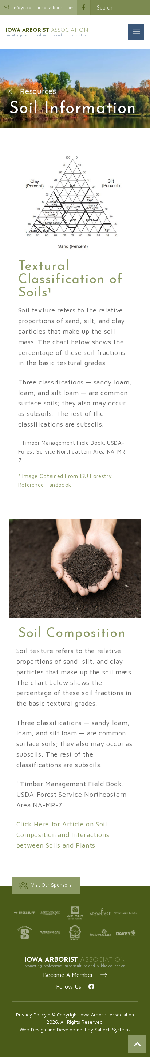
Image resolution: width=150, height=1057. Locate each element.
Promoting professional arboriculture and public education (46, 35)
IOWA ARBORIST (47, 30)
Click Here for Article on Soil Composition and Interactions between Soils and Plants (63, 834)
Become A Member (71, 974)
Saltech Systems (112, 1030)
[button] (136, 32)
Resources (36, 91)
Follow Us (72, 986)
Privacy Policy (31, 1015)
